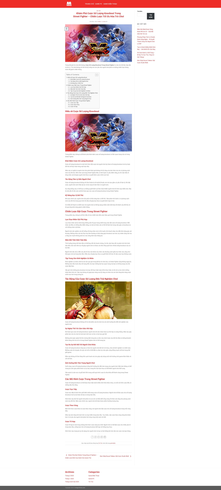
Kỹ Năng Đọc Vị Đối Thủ (76, 83)
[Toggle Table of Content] (96, 74)
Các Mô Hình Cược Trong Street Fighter (78, 101)
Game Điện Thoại (110, 4)
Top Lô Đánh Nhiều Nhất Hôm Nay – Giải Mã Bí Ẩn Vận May (146, 48)
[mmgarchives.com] (73, 4)
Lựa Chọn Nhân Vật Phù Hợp (78, 87)
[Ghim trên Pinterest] (101, 437)
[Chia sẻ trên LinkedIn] (104, 437)
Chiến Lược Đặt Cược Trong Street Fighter (79, 85)
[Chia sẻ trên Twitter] (95, 437)
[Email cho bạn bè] (98, 437)
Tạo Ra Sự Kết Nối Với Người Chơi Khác (80, 97)
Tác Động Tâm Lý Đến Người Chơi (79, 81)
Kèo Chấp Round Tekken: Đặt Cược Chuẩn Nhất (114, 456)
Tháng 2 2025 (69, 475)
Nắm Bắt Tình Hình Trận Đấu (78, 89)
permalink (112, 443)
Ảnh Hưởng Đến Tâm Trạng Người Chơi (80, 98)
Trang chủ (89, 4)
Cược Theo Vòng (74, 104)
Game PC (98, 4)
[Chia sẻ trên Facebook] (92, 437)
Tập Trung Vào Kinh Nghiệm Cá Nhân (80, 91)
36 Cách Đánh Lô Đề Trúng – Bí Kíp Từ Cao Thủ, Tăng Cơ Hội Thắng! (146, 55)
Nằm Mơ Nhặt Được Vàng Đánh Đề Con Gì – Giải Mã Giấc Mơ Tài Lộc (145, 31)
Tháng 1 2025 (69, 479)
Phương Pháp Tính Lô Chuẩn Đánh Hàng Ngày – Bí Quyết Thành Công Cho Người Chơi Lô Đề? (146, 40)
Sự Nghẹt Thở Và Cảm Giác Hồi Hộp (80, 95)
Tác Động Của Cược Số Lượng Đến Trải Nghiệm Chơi (82, 93)
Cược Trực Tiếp (74, 102)
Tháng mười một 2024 (72, 482)
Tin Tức (99, 10)
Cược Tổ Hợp (73, 106)
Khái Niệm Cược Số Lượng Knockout (80, 79)
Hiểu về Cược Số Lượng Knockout (77, 77)
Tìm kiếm (139, 11)
